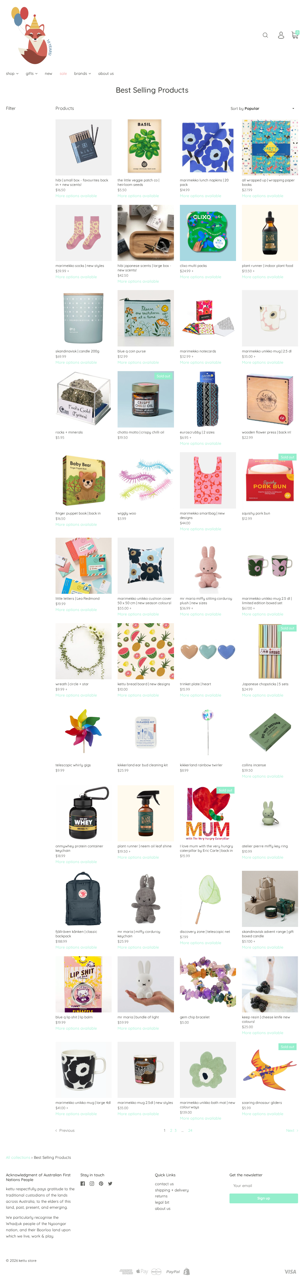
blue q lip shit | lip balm (74, 1017)
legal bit (162, 1202)
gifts (30, 73)
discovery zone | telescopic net (205, 931)
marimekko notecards (198, 351)
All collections (18, 1157)
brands (81, 73)
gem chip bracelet (195, 1017)
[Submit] (265, 35)
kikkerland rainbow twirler (201, 765)
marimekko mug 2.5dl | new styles (145, 1102)
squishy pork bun (256, 513)
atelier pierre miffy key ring (265, 846)
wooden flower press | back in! (266, 432)
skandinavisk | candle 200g (77, 351)
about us (106, 73)
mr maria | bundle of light (138, 1017)
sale (63, 73)
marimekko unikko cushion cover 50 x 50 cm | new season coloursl (145, 600)
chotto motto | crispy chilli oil (141, 432)
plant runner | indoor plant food (267, 265)
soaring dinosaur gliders (262, 1102)
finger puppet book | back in (78, 513)
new (48, 73)
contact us (164, 1183)
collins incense (254, 765)
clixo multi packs (193, 265)
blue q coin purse (132, 351)
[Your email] (263, 1186)
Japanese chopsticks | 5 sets (265, 684)
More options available (76, 195)
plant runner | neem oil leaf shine (145, 846)
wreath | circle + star (72, 684)
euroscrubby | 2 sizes (197, 432)
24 (190, 1130)
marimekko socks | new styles (80, 265)
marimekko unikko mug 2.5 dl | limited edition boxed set (267, 600)
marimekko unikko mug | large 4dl (83, 1102)
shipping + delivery (172, 1190)
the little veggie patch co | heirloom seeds (138, 182)
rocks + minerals (69, 432)
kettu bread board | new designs (144, 684)
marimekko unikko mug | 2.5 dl (267, 351)
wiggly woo (127, 513)
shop (11, 73)
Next (290, 1130)
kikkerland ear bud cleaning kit (143, 765)
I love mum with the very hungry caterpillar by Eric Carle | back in (206, 848)
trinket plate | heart (195, 684)
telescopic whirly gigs (73, 765)
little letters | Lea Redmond (77, 598)
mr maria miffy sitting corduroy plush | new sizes (206, 600)
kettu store (28, 1260)
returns (161, 1196)
